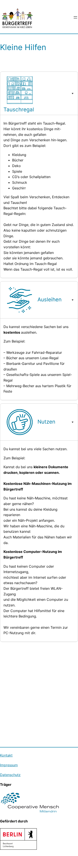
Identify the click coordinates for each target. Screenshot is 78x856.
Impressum (9, 765)
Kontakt (6, 755)
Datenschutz (10, 775)
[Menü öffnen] (75, 17)
